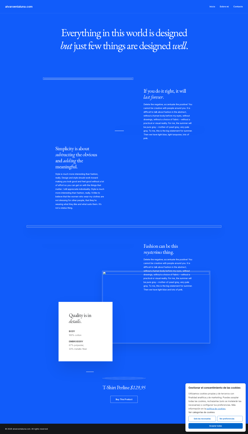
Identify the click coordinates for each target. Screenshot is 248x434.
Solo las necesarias (202, 418)
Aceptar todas (215, 426)
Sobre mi (224, 6)
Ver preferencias (226, 418)
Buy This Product (124, 399)
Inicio (212, 6)
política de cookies (216, 408)
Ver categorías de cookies (201, 412)
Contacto (238, 6)
